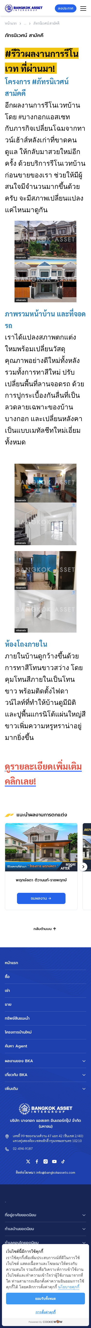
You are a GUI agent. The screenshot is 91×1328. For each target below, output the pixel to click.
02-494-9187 (23, 1148)
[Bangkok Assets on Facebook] (36, 1161)
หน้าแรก (11, 963)
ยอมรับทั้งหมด (45, 1298)
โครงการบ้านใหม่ (18, 1032)
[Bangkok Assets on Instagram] (45, 1161)
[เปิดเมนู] (83, 8)
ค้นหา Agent (16, 1046)
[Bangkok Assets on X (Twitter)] (28, 1161)
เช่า (7, 991)
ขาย (8, 1004)
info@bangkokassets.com (55, 1172)
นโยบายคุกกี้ (68, 1286)
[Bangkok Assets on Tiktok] (63, 1161)
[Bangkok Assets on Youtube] (54, 1161)
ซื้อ (7, 977)
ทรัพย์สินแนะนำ (17, 1018)
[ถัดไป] (83, 867)
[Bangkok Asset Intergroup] (23, 8)
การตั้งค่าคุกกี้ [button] (46, 1312)
